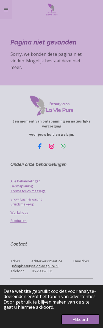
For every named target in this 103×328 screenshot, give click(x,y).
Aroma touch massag (27, 191)
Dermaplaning (21, 186)
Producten (18, 220)
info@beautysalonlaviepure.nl (35, 266)
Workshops (19, 212)
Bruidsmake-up (22, 204)
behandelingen (28, 181)
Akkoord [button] (80, 319)
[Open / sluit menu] (6, 9)
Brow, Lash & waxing (26, 199)
